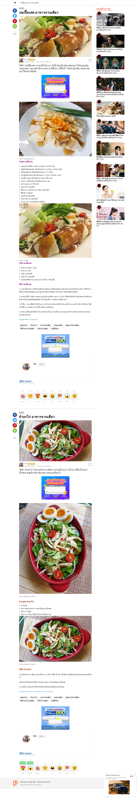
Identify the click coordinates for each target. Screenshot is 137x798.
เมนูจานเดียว (58, 325)
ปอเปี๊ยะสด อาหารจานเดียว (38, 12)
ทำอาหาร (34, 325)
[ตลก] (52, 396)
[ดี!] (30, 396)
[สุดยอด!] (22, 396)
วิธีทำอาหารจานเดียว (27, 328)
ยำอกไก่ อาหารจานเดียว (37, 417)
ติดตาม (42, 364)
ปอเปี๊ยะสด (54, 328)
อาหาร (21, 8)
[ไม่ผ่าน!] (59, 396)
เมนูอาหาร (23, 325)
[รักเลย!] (37, 396)
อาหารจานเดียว (45, 325)
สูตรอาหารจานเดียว (72, 325)
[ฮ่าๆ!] (44, 396)
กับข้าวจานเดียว (43, 328)
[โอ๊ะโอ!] (66, 396)
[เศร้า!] (74, 396)
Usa (25, 59)
